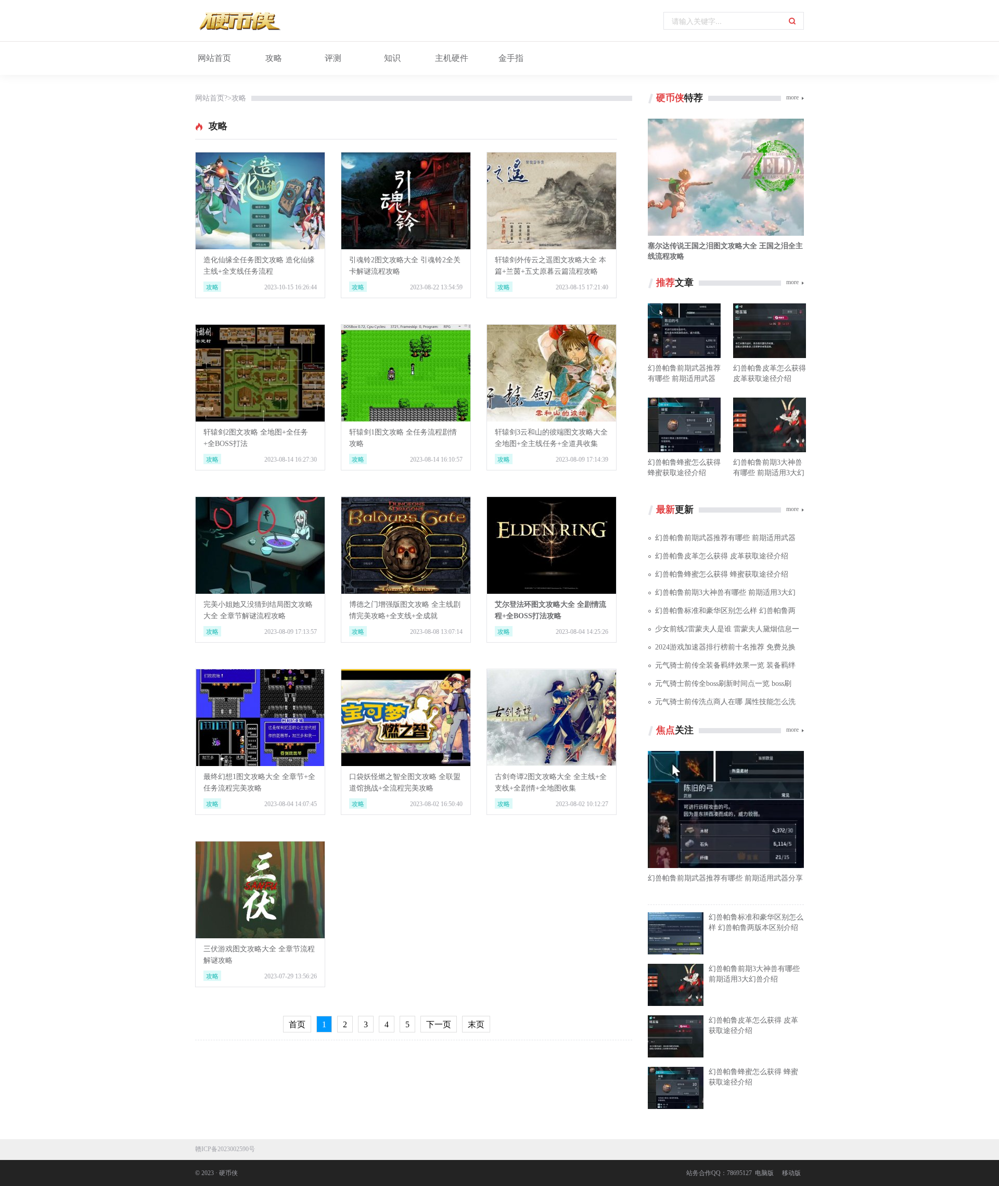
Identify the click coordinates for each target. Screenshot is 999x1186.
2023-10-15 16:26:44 (290, 287)
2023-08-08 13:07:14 (436, 631)
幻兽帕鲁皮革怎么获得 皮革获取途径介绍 (721, 556)
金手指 (510, 58)
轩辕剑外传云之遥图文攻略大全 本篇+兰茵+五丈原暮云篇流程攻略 (550, 265)
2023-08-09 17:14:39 (582, 459)
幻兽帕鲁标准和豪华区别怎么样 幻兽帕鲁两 (725, 611)
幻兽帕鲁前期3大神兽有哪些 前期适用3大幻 (725, 592)
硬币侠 (670, 98)
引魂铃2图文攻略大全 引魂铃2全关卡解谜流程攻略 (404, 265)
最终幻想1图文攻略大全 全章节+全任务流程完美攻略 (259, 782)
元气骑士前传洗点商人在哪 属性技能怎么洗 (725, 702)
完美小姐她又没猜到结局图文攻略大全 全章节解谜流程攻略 (258, 610)
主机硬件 (451, 58)
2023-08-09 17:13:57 (290, 631)
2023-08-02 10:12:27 (582, 804)
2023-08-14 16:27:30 (290, 459)
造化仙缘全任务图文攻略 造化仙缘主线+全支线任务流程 (259, 265)
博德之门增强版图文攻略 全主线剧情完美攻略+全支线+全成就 (404, 610)
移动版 (791, 1173)
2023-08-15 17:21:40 (582, 287)
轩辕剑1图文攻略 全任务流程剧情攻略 (403, 438)
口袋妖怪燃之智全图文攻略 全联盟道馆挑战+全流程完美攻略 (404, 782)
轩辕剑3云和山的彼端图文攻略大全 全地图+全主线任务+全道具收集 (551, 438)
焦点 (665, 730)
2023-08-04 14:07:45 (290, 804)
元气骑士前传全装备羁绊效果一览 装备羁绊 (725, 665)
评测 (333, 58)
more (792, 97)
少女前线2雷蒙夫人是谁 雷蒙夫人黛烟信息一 (727, 629)
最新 (665, 509)
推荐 (665, 282)
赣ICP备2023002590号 (225, 1149)
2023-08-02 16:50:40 (436, 804)
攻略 (273, 58)
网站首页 (214, 58)
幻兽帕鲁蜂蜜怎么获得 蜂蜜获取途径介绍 (721, 574)
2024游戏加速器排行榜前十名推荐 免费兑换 (725, 647)
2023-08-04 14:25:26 (582, 631)
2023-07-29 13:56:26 (290, 976)
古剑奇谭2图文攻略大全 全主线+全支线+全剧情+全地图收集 (551, 782)
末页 (476, 1024)
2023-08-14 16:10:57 (436, 459)
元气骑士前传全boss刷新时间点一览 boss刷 (723, 683)
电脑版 (764, 1173)
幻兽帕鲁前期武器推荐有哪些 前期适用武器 (725, 538)
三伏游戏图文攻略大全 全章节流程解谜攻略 (259, 954)
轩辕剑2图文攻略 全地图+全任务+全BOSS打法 (255, 438)
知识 (392, 58)
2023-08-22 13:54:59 (436, 287)
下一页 (438, 1024)
